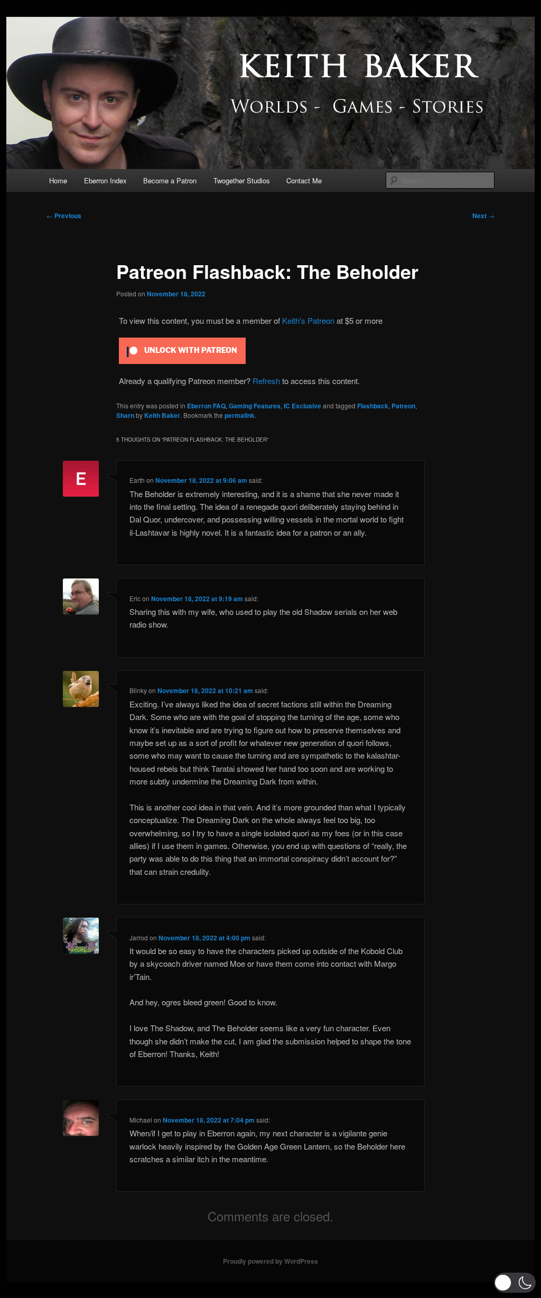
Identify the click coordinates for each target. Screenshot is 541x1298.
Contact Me (304, 180)
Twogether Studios (241, 180)
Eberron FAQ (206, 405)
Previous (63, 215)
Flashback (372, 405)
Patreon (403, 405)
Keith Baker (162, 415)
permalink (240, 415)
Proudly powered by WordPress (270, 1261)
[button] (515, 1283)
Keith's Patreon (308, 320)
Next (483, 215)
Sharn (125, 415)
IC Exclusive (302, 405)
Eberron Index (105, 180)
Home (58, 180)
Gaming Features (255, 405)
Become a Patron (170, 180)
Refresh (266, 380)
